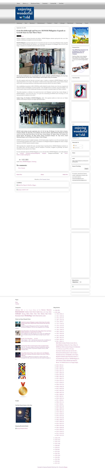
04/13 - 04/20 (59, 408)
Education (49, 310)
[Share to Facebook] (26, 159)
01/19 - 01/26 (59, 431)
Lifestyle (62, 23)
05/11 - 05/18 (59, 400)
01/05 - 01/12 (59, 435)
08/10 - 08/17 (59, 374)
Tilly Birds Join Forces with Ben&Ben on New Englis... (67, 354)
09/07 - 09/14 (59, 367)
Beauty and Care (37, 310)
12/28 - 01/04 (59, 314)
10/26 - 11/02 (59, 331)
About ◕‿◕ (25, 3)
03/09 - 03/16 (59, 417)
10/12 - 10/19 (59, 335)
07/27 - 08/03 (59, 378)
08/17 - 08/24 (59, 372)
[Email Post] (20, 159)
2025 (56, 312)
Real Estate (70, 23)
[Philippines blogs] (23, 397)
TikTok (66, 153)
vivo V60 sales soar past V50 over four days (65, 348)
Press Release (41, 314)
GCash (34, 312)
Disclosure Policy (35, 3)
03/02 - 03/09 (59, 419)
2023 (56, 439)
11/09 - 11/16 (59, 327)
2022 (56, 441)
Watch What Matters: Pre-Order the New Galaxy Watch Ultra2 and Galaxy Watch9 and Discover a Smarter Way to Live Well (36, 331)
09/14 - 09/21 (59, 365)
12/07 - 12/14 (59, 319)
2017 (56, 451)
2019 (56, 447)
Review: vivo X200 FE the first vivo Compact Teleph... (67, 362)
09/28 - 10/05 (59, 339)
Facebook (45, 3)
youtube (44, 315)
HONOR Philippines (27, 161)
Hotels (50, 312)
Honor (21, 161)
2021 (56, 443)
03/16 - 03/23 (59, 415)
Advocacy (19, 23)
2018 (56, 449)
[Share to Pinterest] (27, 159)
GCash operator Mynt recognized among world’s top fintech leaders (34, 345)
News (35, 314)
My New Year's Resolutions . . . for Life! (29, 338)
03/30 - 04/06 (59, 412)
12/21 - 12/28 (59, 316)
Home (18, 3)
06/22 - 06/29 (59, 388)
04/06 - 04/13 (59, 410)
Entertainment (41, 23)
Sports (22, 315)
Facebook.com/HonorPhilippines (32, 153)
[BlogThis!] (23, 159)
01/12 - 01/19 (59, 433)
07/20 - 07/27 (59, 380)
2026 (56, 310)
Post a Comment (21, 168)
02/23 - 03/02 (59, 421)
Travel (86, 23)
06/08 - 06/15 (59, 392)
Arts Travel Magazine (28, 310)
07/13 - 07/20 (59, 382)
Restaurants (18, 315)
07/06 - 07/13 (59, 384)
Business (32, 23)
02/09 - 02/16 (59, 425)
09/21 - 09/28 (59, 341)
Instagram (44, 153)
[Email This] (22, 159)
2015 (56, 455)
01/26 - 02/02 (59, 429)
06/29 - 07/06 (59, 386)
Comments (76, 147)
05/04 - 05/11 (59, 402)
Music (31, 314)
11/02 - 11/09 (59, 329)
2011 (56, 463)
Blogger (65, 467)
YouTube (61, 3)
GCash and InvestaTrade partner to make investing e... (67, 352)
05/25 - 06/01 (59, 396)
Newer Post (19, 174)
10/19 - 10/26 (59, 333)
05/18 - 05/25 (59, 398)
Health (38, 312)
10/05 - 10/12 (59, 337)
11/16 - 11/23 (59, 325)
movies (40, 315)
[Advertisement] (83, 111)
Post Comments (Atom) (45, 179)
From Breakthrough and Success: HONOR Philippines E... (68, 358)
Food (56, 23)
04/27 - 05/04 (59, 404)
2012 (56, 461)
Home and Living (44, 312)
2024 (56, 437)
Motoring (24, 313)
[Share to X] (25, 159)
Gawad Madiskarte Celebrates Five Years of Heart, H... (67, 345)
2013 (56, 459)
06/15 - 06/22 (59, 390)
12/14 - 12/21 (59, 317)
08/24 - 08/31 (59, 370)
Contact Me (53, 3)
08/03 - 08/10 (59, 376)
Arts (26, 23)
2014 (56, 457)
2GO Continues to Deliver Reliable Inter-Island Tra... (67, 360)
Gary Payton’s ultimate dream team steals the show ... (67, 350)
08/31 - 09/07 (59, 369)
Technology (79, 23)
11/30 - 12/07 (59, 321)
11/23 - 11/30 (59, 323)
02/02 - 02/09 (59, 427)
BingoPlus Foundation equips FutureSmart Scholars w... (67, 356)
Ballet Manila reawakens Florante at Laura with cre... (67, 343)
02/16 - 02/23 (59, 423)
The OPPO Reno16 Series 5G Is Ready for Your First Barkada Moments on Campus (80, 52)
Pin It (22, 36)
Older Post (65, 174)
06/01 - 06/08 (59, 394)
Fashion (50, 23)
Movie (27, 314)
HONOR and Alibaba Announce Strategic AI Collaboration (68, 347)
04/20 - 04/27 (59, 406)
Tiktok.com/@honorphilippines (23, 154)
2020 (56, 445)
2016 (56, 453)
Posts (75, 145)
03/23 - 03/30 (59, 413)
